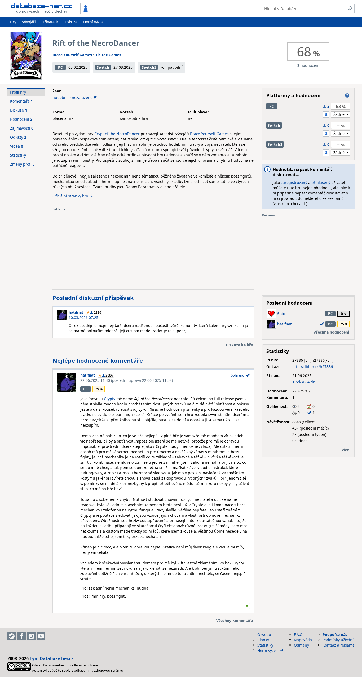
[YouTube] (41, 636)
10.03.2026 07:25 (83, 317)
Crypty (109, 398)
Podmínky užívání (338, 639)
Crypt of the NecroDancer (117, 133)
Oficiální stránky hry (70, 195)
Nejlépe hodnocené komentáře (97, 360)
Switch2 (149, 67)
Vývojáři (29, 21)
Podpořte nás (335, 634)
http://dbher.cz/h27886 (312, 366)
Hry (13, 21)
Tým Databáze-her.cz (51, 658)
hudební (60, 97)
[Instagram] (31, 636)
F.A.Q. (298, 634)
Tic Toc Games (108, 54)
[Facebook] (21, 636)
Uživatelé (50, 21)
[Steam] (11, 636)
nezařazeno (82, 97)
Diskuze (70, 21)
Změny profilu (22, 164)
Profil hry (18, 92)
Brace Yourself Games (72, 54)
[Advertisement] (153, 248)
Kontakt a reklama (339, 645)
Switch (103, 67)
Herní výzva (93, 21)
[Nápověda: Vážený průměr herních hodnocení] (347, 95)
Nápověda (303, 639)
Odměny (301, 645)
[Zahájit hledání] (350, 8)
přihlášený (320, 182)
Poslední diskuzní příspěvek (93, 298)
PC (60, 67)
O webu (264, 634)
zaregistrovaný (294, 182)
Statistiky (18, 155)
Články (263, 639)
